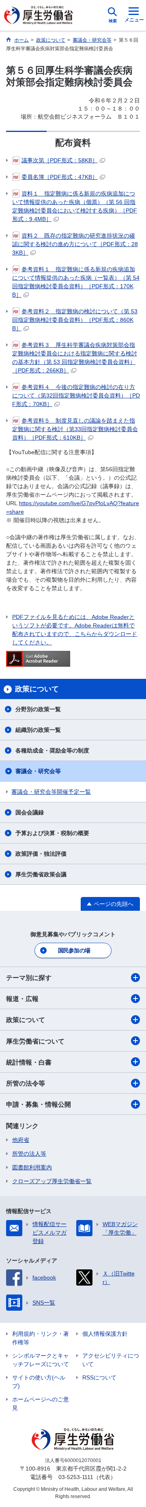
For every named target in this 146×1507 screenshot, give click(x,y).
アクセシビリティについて (110, 1359)
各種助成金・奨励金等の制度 (52, 750)
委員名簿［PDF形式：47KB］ (59, 177)
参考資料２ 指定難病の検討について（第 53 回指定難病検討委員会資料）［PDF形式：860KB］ (74, 320)
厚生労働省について (35, 1041)
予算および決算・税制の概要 (52, 833)
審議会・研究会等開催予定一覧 (51, 792)
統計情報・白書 (29, 1062)
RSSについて (99, 1377)
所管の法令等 (25, 1083)
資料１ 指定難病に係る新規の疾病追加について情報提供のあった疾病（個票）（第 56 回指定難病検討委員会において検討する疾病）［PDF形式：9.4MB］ (74, 206)
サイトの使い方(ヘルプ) (38, 1381)
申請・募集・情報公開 (38, 1104)
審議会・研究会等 (38, 771)
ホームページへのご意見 (40, 1403)
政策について (25, 1019)
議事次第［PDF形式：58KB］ (59, 160)
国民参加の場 (74, 950)
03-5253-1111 (75, 1477)
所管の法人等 (29, 1153)
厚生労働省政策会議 (41, 874)
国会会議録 (29, 812)
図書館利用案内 (32, 1167)
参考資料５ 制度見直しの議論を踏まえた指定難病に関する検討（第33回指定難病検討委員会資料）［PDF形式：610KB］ (75, 429)
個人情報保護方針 (105, 1334)
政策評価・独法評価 (41, 853)
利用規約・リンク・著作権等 (40, 1338)
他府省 (20, 1140)
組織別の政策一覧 (38, 730)
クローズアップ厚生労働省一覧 (52, 1181)
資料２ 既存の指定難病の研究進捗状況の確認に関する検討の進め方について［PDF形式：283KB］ (75, 244)
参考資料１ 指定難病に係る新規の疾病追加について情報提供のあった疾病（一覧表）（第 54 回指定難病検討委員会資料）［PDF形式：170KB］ (76, 282)
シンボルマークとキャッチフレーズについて (40, 1359)
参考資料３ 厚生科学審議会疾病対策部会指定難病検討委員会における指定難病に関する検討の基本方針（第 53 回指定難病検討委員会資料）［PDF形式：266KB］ (74, 358)
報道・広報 (22, 998)
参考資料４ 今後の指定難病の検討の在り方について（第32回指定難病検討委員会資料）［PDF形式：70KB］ (76, 395)
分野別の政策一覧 (38, 709)
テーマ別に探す (29, 977)
